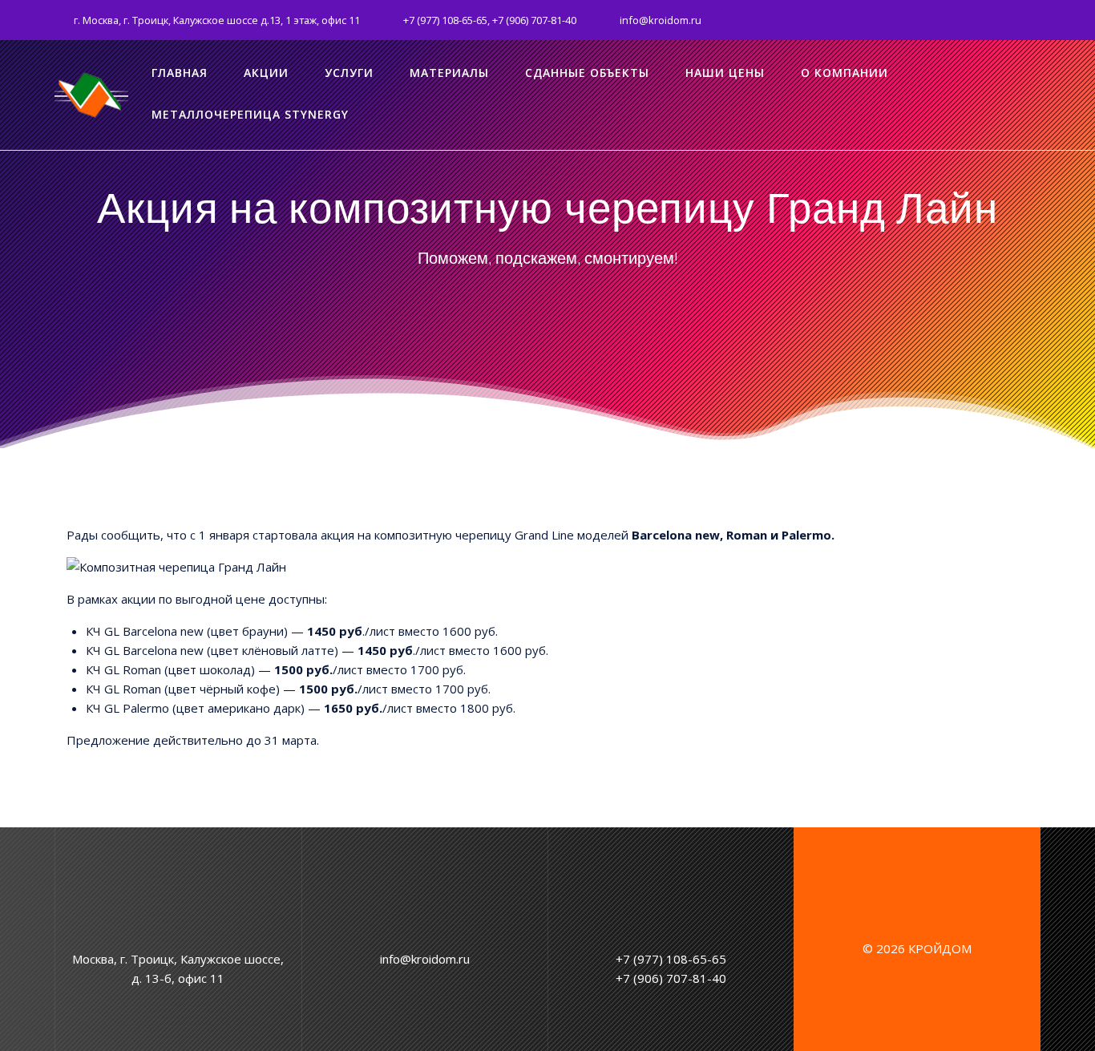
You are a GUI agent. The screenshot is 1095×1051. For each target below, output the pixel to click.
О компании (844, 72)
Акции (266, 72)
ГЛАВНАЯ (180, 72)
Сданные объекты (587, 72)
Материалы (449, 72)
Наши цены (725, 72)
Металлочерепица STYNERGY (250, 114)
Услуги (349, 72)
